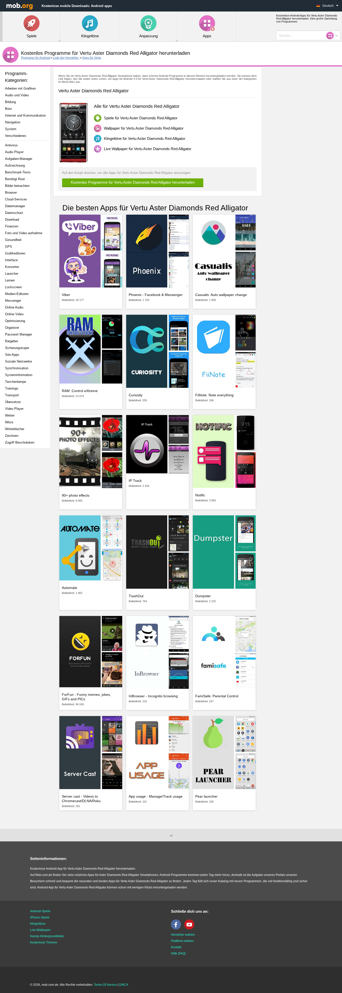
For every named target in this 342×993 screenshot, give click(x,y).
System (10, 129)
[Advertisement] (26, 531)
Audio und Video (17, 95)
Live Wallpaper (40, 930)
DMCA (123, 984)
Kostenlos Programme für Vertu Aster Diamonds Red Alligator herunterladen (133, 182)
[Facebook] (177, 928)
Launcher (11, 273)
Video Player (14, 409)
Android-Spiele (40, 911)
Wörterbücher (14, 429)
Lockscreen (13, 287)
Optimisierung (15, 321)
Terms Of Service (105, 984)
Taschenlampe (15, 382)
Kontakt (176, 947)
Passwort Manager (18, 334)
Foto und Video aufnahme (23, 233)
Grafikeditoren (15, 253)
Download (12, 219)
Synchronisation (16, 368)
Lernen (10, 280)
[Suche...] (331, 35)
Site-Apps (12, 355)
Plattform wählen (182, 941)
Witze (9, 422)
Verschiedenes (15, 136)
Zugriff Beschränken (19, 442)
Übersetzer (13, 402)
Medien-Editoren (17, 294)
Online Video (14, 314)
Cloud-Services (16, 199)
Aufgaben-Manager (18, 159)
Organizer (12, 327)
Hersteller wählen (183, 934)
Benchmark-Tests (18, 172)
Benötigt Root (15, 179)
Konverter (12, 267)
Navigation (12, 122)
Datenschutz (14, 213)
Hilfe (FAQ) (178, 953)
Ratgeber (11, 341)
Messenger (13, 300)
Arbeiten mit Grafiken (20, 88)
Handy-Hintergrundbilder (47, 936)
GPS (8, 246)
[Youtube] (190, 928)
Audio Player (14, 152)
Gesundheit (13, 240)
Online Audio (14, 307)
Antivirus (11, 145)
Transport (12, 395)
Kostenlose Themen (43, 942)
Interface (11, 260)
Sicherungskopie (17, 348)
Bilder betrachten (17, 186)
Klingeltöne (38, 923)
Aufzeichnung (15, 165)
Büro (8, 109)
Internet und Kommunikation (25, 115)
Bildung (10, 102)
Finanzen (11, 226)
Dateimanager (15, 206)
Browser (11, 192)
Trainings (11, 388)
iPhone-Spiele (40, 917)
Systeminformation (18, 375)
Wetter (10, 415)
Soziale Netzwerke (18, 361)
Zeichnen (11, 436)
